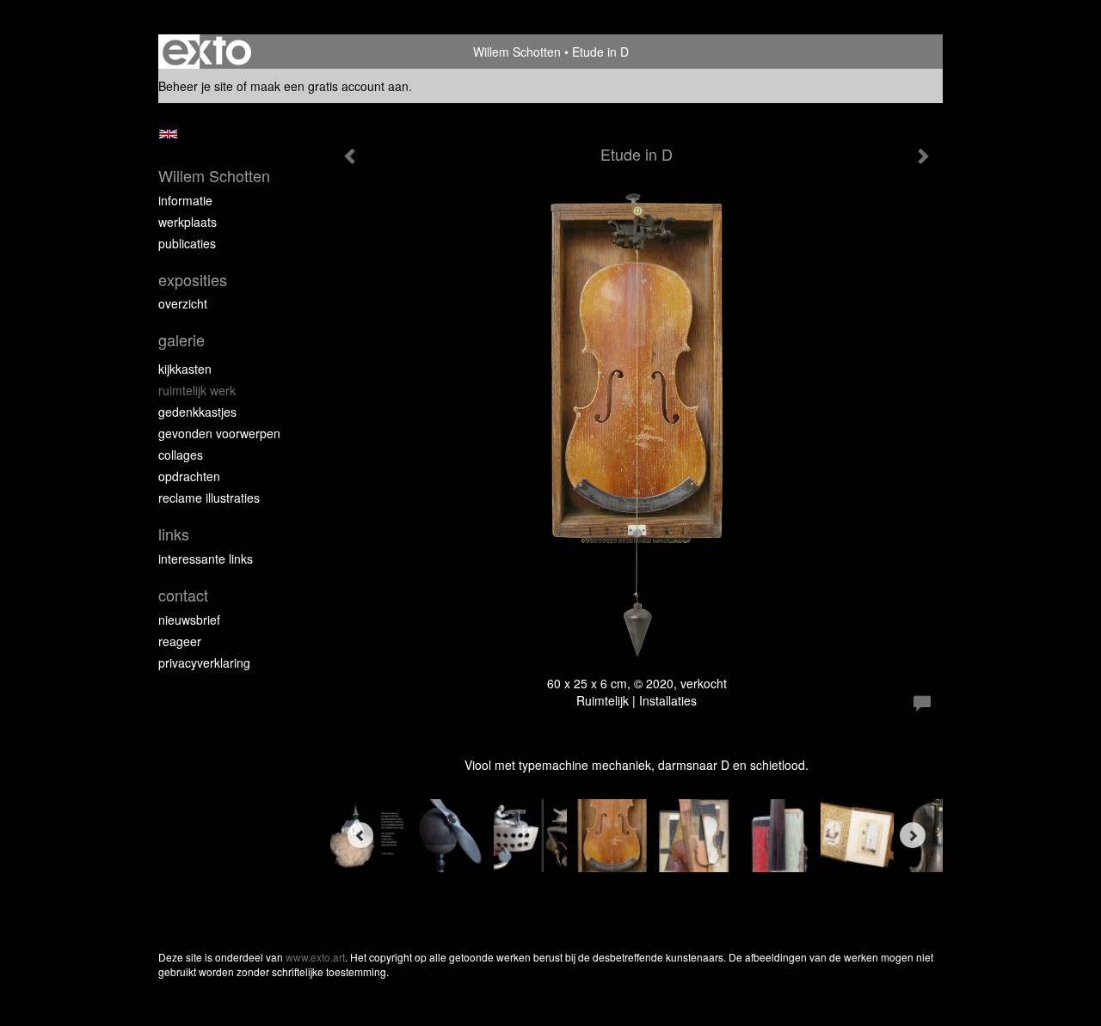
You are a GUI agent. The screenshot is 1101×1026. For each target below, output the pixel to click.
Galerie (181, 340)
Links (173, 534)
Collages (180, 454)
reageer (179, 641)
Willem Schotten (517, 51)
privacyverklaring (204, 662)
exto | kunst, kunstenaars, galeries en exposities (206, 51)
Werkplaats (187, 221)
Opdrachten (189, 476)
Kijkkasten (185, 368)
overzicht (182, 303)
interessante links (205, 558)
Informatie (185, 200)
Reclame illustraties (209, 497)
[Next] (913, 835)
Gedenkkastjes (197, 411)
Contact (183, 595)
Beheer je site (195, 86)
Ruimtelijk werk (197, 390)
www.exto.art (315, 957)
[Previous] (360, 835)
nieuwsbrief (189, 619)
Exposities (192, 279)
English (168, 134)
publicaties (187, 243)
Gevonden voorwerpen (219, 433)
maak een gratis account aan (329, 86)
